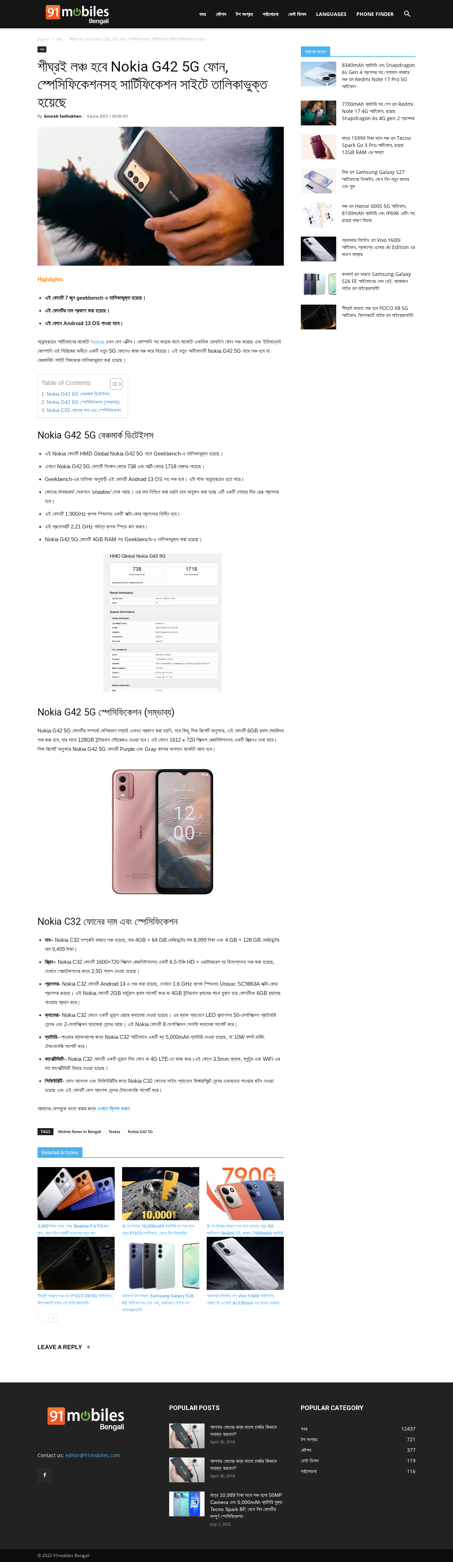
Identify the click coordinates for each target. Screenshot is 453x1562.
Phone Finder (375, 14)
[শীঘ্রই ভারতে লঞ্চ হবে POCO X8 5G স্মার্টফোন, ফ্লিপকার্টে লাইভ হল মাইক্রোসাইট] (76, 1263)
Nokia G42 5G (140, 1131)
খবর (202, 14)
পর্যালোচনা (271, 14)
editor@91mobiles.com (92, 1455)
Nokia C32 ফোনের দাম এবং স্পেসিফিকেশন (84, 410)
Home (44, 39)
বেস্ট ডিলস (297, 14)
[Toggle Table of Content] (113, 384)
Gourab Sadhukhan (62, 116)
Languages (331, 14)
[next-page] (53, 1318)
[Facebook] (45, 1475)
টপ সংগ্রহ (244, 14)
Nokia (97, 342)
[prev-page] (42, 1318)
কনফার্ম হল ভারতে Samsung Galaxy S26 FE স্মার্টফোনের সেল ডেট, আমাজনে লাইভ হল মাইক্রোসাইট (158, 1303)
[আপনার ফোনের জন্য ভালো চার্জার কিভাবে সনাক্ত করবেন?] (187, 1436)
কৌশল (221, 14)
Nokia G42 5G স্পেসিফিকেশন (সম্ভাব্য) (83, 402)
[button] (406, 14)
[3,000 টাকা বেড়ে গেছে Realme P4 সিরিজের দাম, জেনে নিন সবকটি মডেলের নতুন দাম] (76, 1193)
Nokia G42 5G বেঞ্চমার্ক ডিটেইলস (78, 394)
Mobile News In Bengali (79, 1131)
